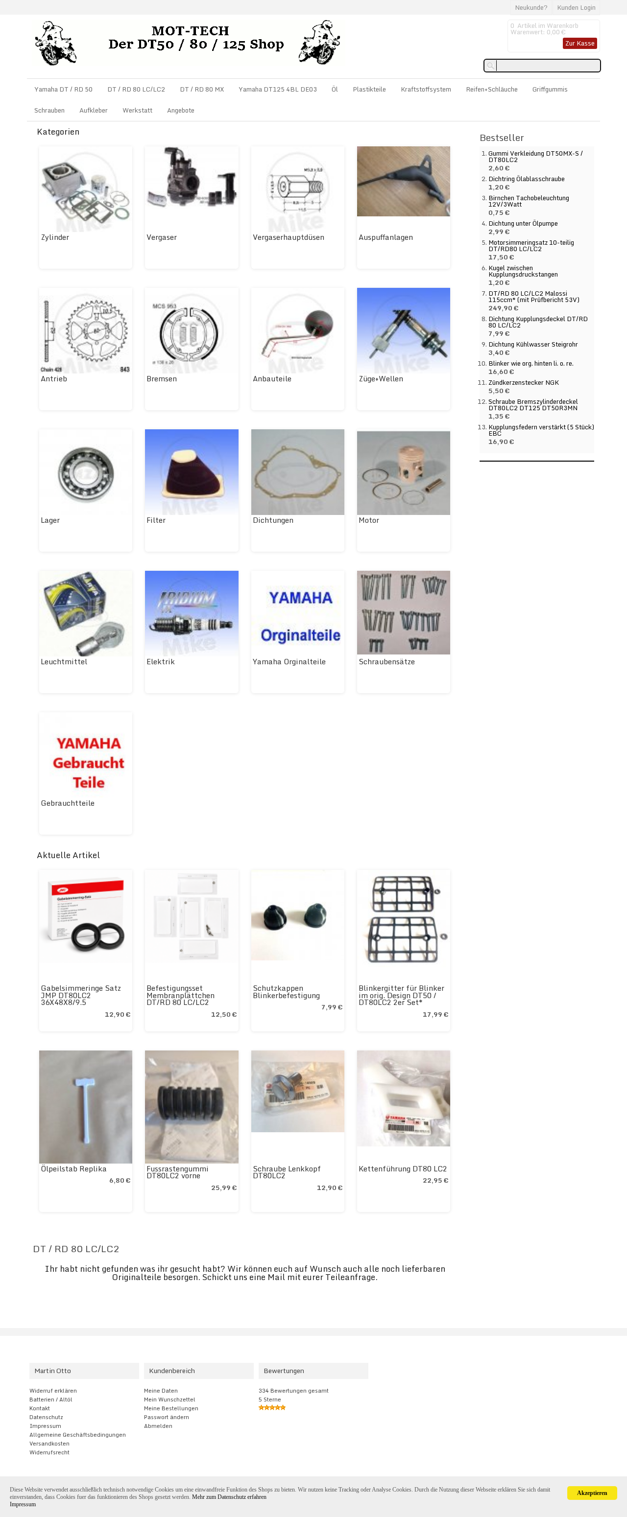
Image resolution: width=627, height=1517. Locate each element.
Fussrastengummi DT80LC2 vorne (177, 1172)
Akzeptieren (592, 1493)
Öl (335, 89)
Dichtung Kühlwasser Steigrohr (533, 344)
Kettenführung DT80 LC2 (403, 1168)
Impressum (45, 1426)
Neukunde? (531, 7)
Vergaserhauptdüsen (288, 237)
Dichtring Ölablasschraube (526, 178)
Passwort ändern (166, 1417)
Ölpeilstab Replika (74, 1168)
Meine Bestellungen (171, 1408)
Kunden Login (576, 7)
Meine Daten (161, 1390)
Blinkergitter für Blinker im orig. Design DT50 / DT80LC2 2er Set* (401, 995)
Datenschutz (46, 1417)
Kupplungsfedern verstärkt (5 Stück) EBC (541, 430)
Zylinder (55, 237)
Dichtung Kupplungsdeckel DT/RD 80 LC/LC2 (538, 321)
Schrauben (49, 110)
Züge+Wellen (381, 378)
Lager (50, 520)
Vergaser (161, 237)
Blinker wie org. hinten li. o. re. (531, 363)
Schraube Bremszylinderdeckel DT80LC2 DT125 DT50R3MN (533, 404)
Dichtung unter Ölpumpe (523, 223)
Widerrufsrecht (49, 1452)
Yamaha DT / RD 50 (63, 89)
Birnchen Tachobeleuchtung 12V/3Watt (528, 201)
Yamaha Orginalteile (289, 661)
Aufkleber (93, 110)
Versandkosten (49, 1443)
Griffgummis (550, 89)
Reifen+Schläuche (492, 89)
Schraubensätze (387, 661)
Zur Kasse (580, 43)
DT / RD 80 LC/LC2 (136, 89)
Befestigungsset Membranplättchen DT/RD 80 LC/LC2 (180, 995)
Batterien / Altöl (50, 1399)
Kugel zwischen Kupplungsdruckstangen (523, 271)
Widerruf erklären (53, 1390)
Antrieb (54, 378)
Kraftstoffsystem (426, 89)
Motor (369, 520)
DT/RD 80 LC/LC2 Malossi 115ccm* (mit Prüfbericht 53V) (533, 296)
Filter (156, 520)
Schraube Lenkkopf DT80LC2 (287, 1172)
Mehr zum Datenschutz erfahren (229, 1497)
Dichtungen (273, 520)
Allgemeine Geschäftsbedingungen (77, 1434)
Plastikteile (369, 89)
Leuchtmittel (64, 661)
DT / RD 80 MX (202, 89)
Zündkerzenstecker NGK (523, 382)
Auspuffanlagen (386, 237)
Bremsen (161, 378)
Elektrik (160, 661)
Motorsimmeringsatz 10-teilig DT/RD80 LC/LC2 (531, 245)
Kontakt (39, 1408)
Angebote (180, 110)
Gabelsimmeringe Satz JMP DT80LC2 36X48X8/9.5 (81, 995)
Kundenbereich (172, 1370)
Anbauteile (272, 378)
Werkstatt (137, 110)
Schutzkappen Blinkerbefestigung (286, 991)
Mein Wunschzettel (169, 1399)
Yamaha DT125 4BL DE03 (278, 89)
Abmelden (158, 1426)
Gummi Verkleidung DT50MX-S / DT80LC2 (535, 156)
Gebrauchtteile (68, 803)
